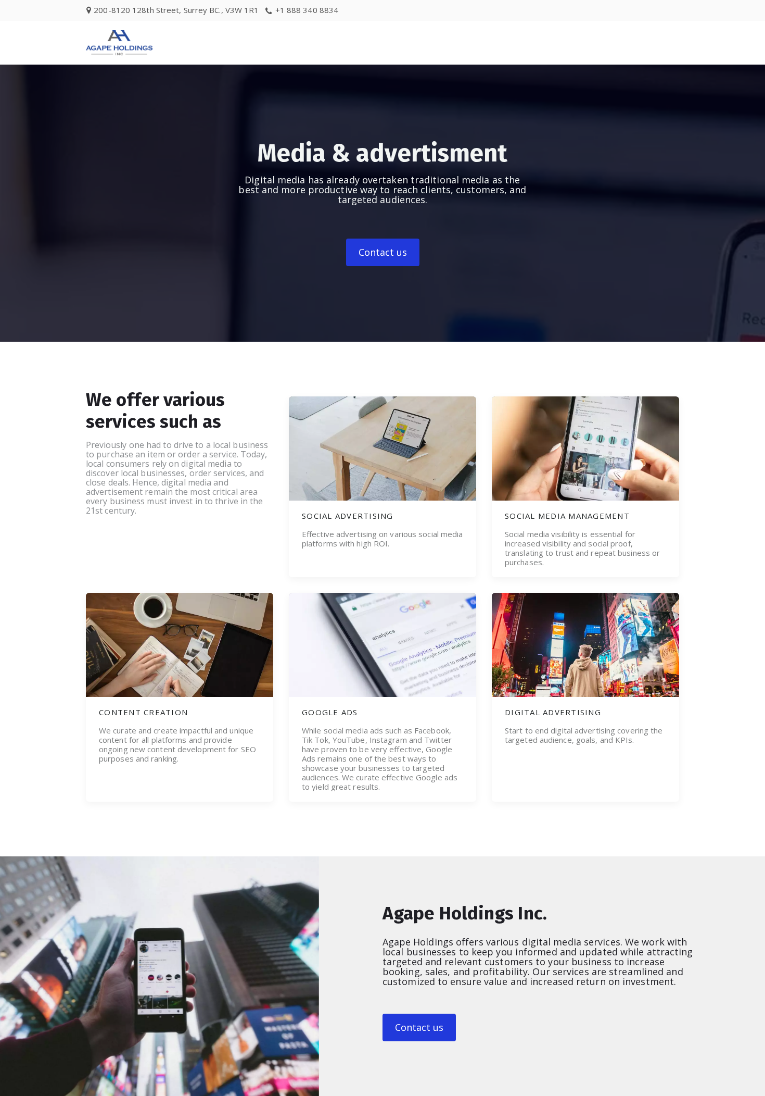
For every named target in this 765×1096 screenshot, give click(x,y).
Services (592, 42)
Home (538, 42)
